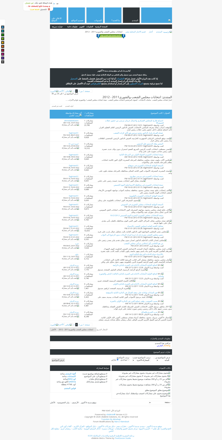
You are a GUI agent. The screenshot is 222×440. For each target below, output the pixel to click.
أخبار (151, 31)
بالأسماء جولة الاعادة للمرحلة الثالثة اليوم (146, 254)
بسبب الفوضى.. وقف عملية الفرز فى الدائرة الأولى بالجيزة (134, 301)
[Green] (2, 34)
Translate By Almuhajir (111, 419)
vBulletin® (110, 414)
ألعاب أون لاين (65, 426)
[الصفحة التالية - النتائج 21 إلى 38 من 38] (68, 90)
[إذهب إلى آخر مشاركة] (70, 125)
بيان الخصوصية (63, 402)
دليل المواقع (91, 426)
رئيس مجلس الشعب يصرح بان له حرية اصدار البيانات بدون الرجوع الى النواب (132, 234)
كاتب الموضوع (157, 113)
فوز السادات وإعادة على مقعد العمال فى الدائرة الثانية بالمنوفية (132, 292)
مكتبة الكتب (77, 428)
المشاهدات (89, 115)
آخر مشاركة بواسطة (74, 113)
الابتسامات (71, 376)
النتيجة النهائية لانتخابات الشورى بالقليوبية (146, 195)
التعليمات (89, 26)
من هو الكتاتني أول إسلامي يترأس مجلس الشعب (143, 243)
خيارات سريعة (57, 26)
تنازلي (114, 360)
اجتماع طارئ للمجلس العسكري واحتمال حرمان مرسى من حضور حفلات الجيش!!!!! (134, 121)
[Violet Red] (2, 54)
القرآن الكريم (79, 426)
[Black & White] (2, 61)
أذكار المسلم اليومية (92, 428)
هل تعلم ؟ (155, 428)
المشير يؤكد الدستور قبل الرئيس (150, 143)
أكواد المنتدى (70, 373)
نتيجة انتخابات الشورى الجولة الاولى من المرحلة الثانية (141, 154)
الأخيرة (61, 91)
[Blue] (2, 27)
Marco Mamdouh (121, 421)
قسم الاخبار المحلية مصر (136, 31)
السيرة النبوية (144, 428)
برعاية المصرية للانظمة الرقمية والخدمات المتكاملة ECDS (111, 435)
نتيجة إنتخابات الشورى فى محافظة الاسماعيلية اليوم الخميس (138, 185)
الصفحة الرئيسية (101, 26)
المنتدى (159, 31)
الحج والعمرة (166, 428)
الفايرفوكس (96, 83)
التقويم (81, 26)
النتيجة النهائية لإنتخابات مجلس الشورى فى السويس (142, 204)
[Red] (2, 50)
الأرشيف (75, 402)
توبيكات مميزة (108, 428)
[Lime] (2, 38)
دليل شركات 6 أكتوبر (106, 426)
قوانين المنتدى (70, 388)
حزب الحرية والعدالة (149, 312)
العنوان (167, 113)
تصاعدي (124, 360)
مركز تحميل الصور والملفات (126, 428)
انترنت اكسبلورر (136, 83)
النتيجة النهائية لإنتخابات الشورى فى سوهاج (145, 165)
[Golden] (2, 42)
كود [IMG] (72, 379)
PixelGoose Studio (123, 438)
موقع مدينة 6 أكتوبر (88, 402)
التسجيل (73, 79)
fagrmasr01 (148, 125)
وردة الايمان (148, 267)
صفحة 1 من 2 (84, 91)
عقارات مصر (121, 426)
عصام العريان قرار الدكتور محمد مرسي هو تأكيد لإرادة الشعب (138, 133)
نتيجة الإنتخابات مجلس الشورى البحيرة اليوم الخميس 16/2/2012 (136, 215)
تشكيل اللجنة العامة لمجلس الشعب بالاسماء (145, 226)
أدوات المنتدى (69, 106)
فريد (151, 246)
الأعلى (53, 329)
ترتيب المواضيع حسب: (141, 357)
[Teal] (2, 31)
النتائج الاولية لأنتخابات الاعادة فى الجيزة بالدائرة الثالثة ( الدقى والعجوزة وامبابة (131, 274)
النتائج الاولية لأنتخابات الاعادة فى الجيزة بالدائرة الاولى (135, 284)
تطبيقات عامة (72, 26)
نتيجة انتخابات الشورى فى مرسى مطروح (146, 176)
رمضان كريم (66, 428)
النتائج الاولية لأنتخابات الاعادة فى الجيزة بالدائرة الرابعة (135, 265)
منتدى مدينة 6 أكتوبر (136, 426)
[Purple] (2, 58)
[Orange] (2, 46)
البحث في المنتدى (57, 106)
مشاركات (90, 113)
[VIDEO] (72, 381)
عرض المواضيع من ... (162, 357)
